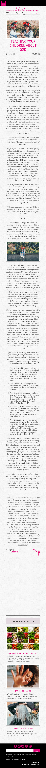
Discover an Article (23, 621)
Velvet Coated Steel (23, 728)
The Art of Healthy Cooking (23, 653)
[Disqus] (23, 584)
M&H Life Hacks (23, 691)
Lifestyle (14, 551)
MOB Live (27, 542)
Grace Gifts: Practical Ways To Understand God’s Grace (23, 537)
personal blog (23, 545)
